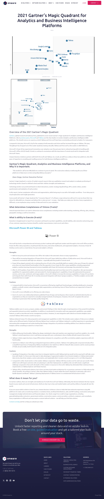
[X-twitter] (4, 480)
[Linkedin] (10, 480)
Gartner (11, 135)
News (52, 30)
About (50, 3)
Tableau (41, 138)
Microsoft (33, 138)
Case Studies (60, 3)
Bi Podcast (74, 3)
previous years (24, 138)
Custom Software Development (69, 468)
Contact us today (14, 401)
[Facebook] (7, 480)
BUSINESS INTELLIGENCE (70, 464)
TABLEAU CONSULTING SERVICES (69, 461)
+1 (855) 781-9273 (9, 471)
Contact (46, 478)
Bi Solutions (25, 3)
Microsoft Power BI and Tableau (25, 227)
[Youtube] (14, 480)
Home (45, 460)
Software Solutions (38, 3)
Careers (46, 466)
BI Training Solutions (70, 478)
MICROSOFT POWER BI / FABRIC (72, 472)
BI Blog (67, 3)
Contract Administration (71, 475)
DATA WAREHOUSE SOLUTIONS (72, 481)
